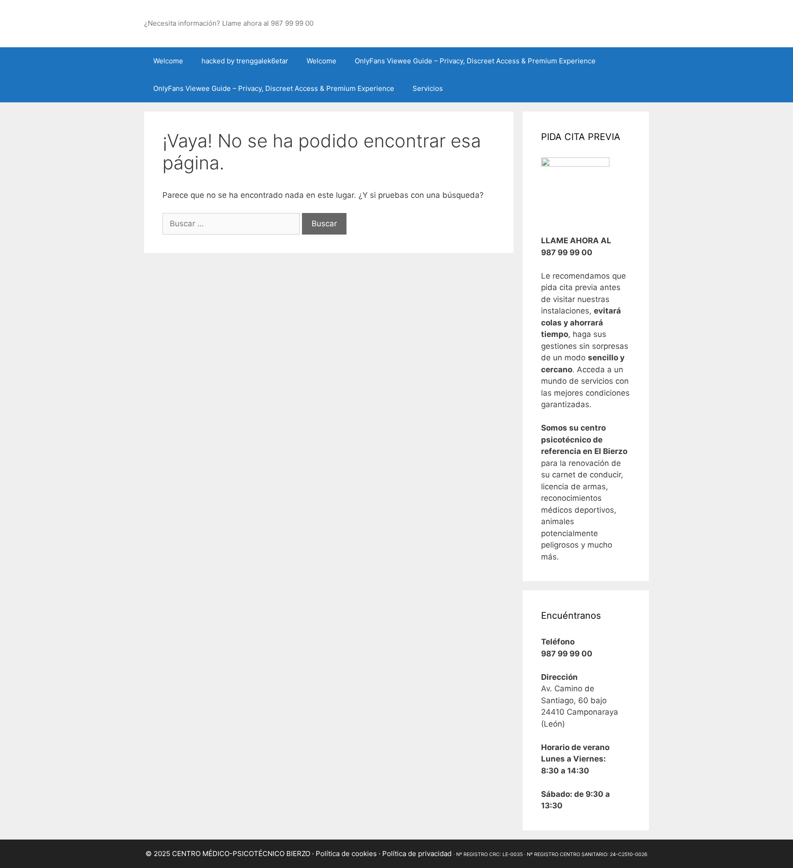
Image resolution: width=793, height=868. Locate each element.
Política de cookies (346, 853)
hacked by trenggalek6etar (244, 60)
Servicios (428, 88)
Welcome (168, 60)
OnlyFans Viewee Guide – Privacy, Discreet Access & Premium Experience (475, 60)
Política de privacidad (417, 853)
